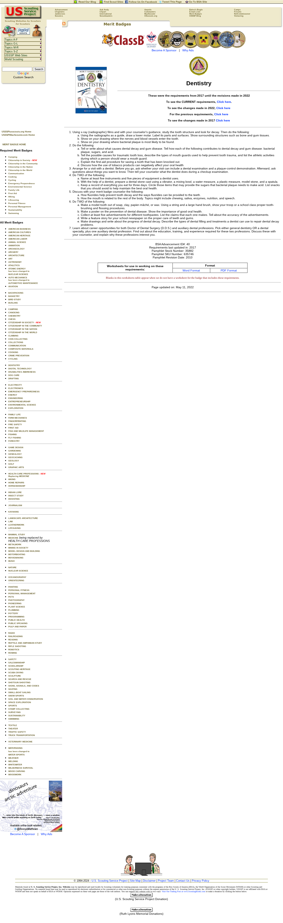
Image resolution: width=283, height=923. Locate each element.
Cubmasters (150, 12)
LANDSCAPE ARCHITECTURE (23, 518)
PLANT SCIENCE (16, 607)
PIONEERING (15, 603)
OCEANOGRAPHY (17, 577)
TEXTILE (12, 725)
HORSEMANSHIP (16, 486)
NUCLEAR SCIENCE (18, 274)
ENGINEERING (15, 398)
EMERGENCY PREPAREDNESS (24, 391)
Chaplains (59, 12)
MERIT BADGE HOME (14, 144)
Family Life (13, 190)
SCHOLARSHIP (15, 666)
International (106, 14)
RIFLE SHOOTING (17, 646)
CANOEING (13, 312)
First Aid (12, 193)
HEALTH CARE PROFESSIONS (26, 475)
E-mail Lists (194, 12)
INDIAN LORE (15, 492)
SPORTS (12, 706)
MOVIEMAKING (15, 558)
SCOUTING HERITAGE (19, 669)
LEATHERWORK (16, 525)
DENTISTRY (14, 365)
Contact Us (183, 880)
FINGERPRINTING (17, 421)
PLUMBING (13, 610)
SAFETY (12, 659)
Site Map (135, 880)
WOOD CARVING (16, 771)
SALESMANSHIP (16, 662)
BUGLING (13, 303)
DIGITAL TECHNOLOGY (20, 368)
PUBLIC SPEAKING (18, 623)
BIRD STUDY (14, 299)
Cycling (12, 180)
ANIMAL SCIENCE (17, 242)
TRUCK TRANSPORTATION (21, 735)
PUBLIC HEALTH (16, 620)
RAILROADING (15, 636)
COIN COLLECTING (18, 339)
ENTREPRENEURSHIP (19, 401)
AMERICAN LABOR (17, 239)
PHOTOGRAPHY (16, 600)
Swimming (13, 213)
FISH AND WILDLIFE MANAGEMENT (26, 431)
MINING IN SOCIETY (18, 548)
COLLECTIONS (15, 342)
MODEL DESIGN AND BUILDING (24, 551)
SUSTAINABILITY (16, 715)
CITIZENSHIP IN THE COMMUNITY (25, 326)
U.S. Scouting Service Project (110, 880)
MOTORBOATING (16, 554)
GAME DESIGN (15, 447)
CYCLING (13, 359)
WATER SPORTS (16, 755)
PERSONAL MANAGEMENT (21, 593)
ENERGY (12, 395)
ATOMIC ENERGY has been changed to (18, 270)
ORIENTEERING (16, 580)
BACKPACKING (15, 293)
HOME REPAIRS (16, 482)
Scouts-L (59, 16)
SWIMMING (13, 719)
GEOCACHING (15, 457)
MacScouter (149, 14)
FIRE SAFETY (15, 424)
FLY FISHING (14, 438)
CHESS (12, 319)
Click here (224, 101)
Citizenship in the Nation (20, 167)
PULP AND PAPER (17, 626)
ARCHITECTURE (16, 255)
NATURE (12, 567)
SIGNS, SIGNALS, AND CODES (23, 686)
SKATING (12, 689)
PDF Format (229, 270)
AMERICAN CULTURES (19, 232)
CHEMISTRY (14, 316)
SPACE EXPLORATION (19, 702)
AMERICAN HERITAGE (19, 235)
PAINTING (13, 587)
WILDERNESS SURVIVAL (20, 768)
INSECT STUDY (16, 496)
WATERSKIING (15, 748)
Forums (237, 12)
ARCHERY (13, 252)
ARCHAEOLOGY (16, 249)
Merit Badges (195, 14)
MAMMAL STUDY (16, 534)
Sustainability (15, 210)
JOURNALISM (15, 505)
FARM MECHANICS (17, 418)
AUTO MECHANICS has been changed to (18, 278)
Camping (12, 157)
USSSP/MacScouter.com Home (18, 135)
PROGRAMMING (16, 617)
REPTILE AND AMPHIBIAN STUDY (25, 643)
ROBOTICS (13, 649)
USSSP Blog (195, 16)
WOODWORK (14, 774)
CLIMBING (13, 336)
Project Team (166, 880)
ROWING (12, 653)
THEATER (13, 728)
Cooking (12, 177)
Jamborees (60, 14)
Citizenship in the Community (23, 163)
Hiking (11, 197)
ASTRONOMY (15, 262)
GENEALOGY (15, 454)
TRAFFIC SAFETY (17, 732)
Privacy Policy (200, 880)
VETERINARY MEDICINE (20, 742)
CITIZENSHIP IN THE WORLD (22, 332)
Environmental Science (20, 187)
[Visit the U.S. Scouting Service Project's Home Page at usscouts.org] (23, 18)
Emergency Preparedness (21, 183)
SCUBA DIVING (15, 672)
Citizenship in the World (20, 170)
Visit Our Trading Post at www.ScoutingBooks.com (183, 891)
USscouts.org (150, 16)
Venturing (238, 16)
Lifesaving (13, 200)
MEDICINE (13, 538)
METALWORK (14, 544)
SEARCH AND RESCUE (19, 679)
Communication (16, 173)
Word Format (191, 270)
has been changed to (18, 751)
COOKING (13, 352)
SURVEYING (14, 712)
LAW (10, 521)
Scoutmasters (106, 16)
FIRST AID (13, 428)
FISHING (12, 434)
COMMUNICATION (17, 345)
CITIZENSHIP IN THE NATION (22, 329)
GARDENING (14, 451)
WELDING (13, 761)
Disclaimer (149, 880)
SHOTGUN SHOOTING (19, 682)
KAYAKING (13, 512)
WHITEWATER (15, 764)
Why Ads (46, 834)
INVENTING (14, 499)
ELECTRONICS (15, 388)
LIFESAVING (14, 528)
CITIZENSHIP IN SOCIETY (24, 322)
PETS (11, 597)
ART (10, 259)
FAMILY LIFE (14, 414)
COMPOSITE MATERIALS (20, 349)
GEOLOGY (13, 461)
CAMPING (13, 309)
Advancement (61, 10)
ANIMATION (14, 245)
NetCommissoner (242, 14)
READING (13, 640)
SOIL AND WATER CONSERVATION (25, 699)
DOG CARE (13, 375)
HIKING (12, 479)
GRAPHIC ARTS (16, 467)
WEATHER (13, 758)
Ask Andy (104, 10)
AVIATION (13, 286)
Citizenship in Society (22, 160)
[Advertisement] (31, 105)
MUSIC (11, 561)
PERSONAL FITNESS (18, 590)
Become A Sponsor (22, 834)
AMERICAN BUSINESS (19, 229)
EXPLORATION (15, 408)
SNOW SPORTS (16, 696)
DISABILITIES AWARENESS (22, 372)
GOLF (11, 464)
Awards (147, 10)
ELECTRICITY (15, 385)
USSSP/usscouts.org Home (16, 131)
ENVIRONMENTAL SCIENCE (22, 405)
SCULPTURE (14, 676)
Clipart (103, 12)
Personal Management (19, 206)
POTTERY (13, 613)
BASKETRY (14, 296)
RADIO (11, 633)
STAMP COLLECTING (18, 709)
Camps (237, 10)
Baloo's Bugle (196, 10)
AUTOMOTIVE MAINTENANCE (23, 283)
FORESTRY (14, 441)
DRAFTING (13, 378)
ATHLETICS (14, 265)
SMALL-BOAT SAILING (19, 692)
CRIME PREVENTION (18, 355)
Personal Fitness (16, 203)
